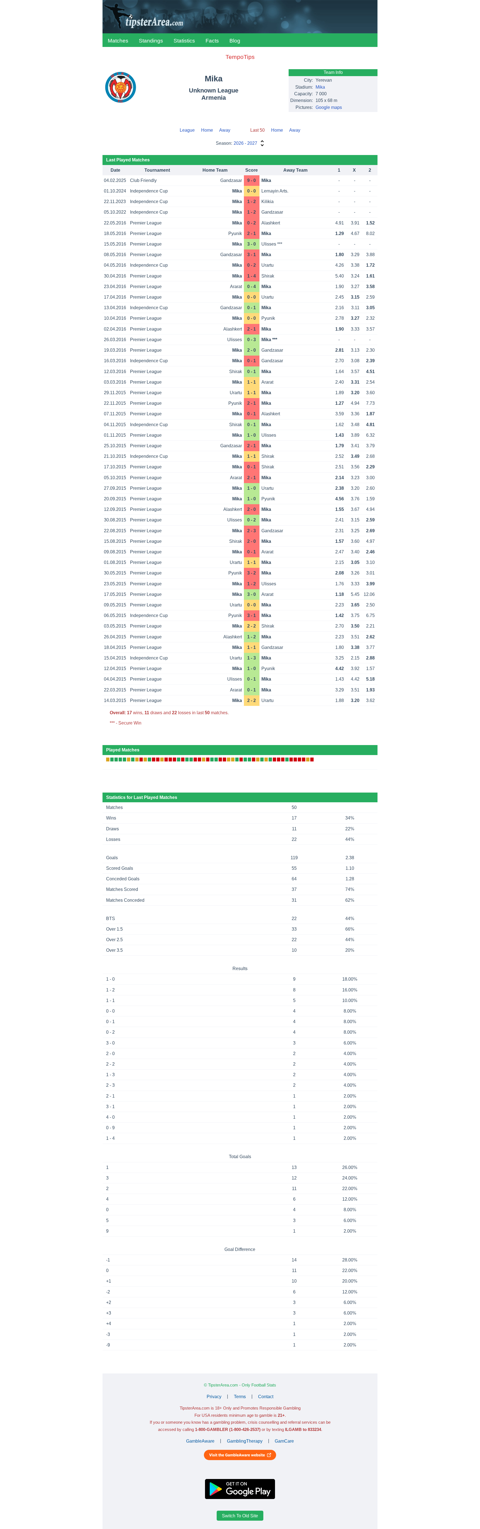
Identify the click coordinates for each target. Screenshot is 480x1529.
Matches (118, 41)
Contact (265, 1396)
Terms (240, 1396)
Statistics (184, 41)
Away (224, 130)
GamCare (284, 1440)
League (187, 130)
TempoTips (240, 57)
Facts (212, 41)
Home (207, 130)
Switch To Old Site (240, 1515)
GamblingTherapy (244, 1440)
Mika (320, 87)
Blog (234, 41)
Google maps (329, 107)
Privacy (214, 1396)
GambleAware (200, 1440)
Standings (151, 41)
